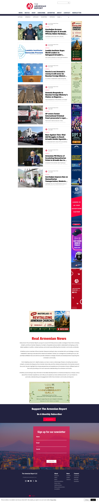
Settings (87, 500)
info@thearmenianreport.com (30, 477)
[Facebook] (31, 481)
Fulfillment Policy (58, 485)
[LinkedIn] (36, 481)
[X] (33, 481)
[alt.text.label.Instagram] (26, 481)
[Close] (97, 500)
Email (37, 443)
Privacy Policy (57, 483)
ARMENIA (47, 132)
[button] (76, 13)
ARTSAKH (47, 26)
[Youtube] (28, 481)
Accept (93, 500)
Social (38, 449)
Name (38, 436)
